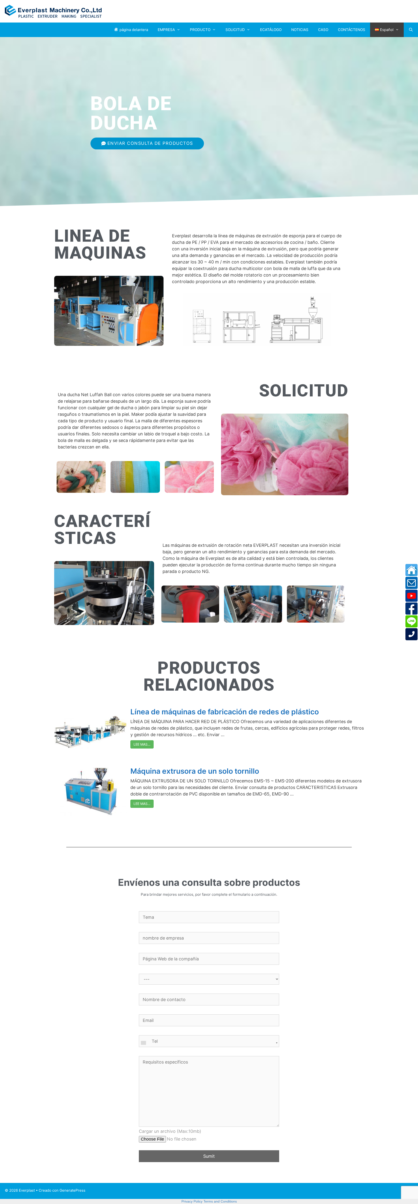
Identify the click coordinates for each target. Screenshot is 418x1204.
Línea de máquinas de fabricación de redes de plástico (224, 711)
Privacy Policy (191, 1201)
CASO (323, 29)
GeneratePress (72, 1190)
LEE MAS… (142, 744)
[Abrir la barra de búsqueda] (411, 30)
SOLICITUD (235, 29)
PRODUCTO (200, 29)
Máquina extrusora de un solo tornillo (194, 771)
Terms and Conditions (220, 1201)
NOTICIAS (299, 29)
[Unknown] (209, 1043)
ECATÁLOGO (271, 29)
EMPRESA (166, 29)
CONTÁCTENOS (351, 29)
